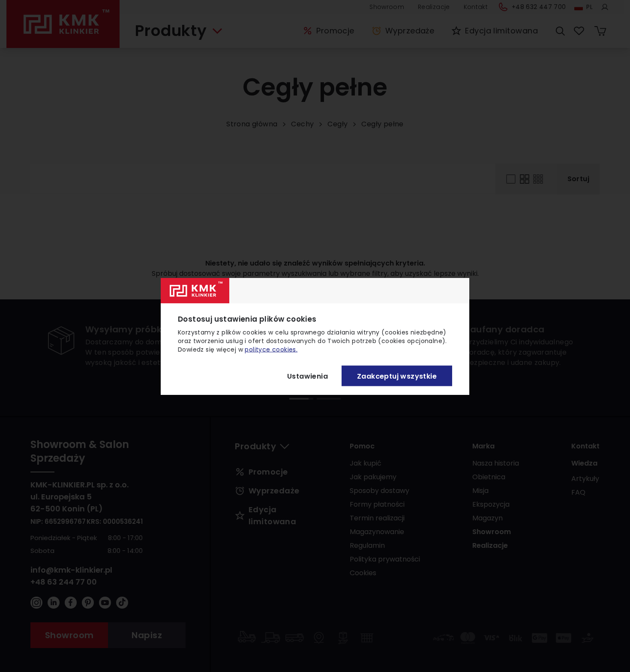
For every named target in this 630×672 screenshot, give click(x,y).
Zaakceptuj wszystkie (397, 376)
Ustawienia (307, 376)
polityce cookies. (271, 349)
